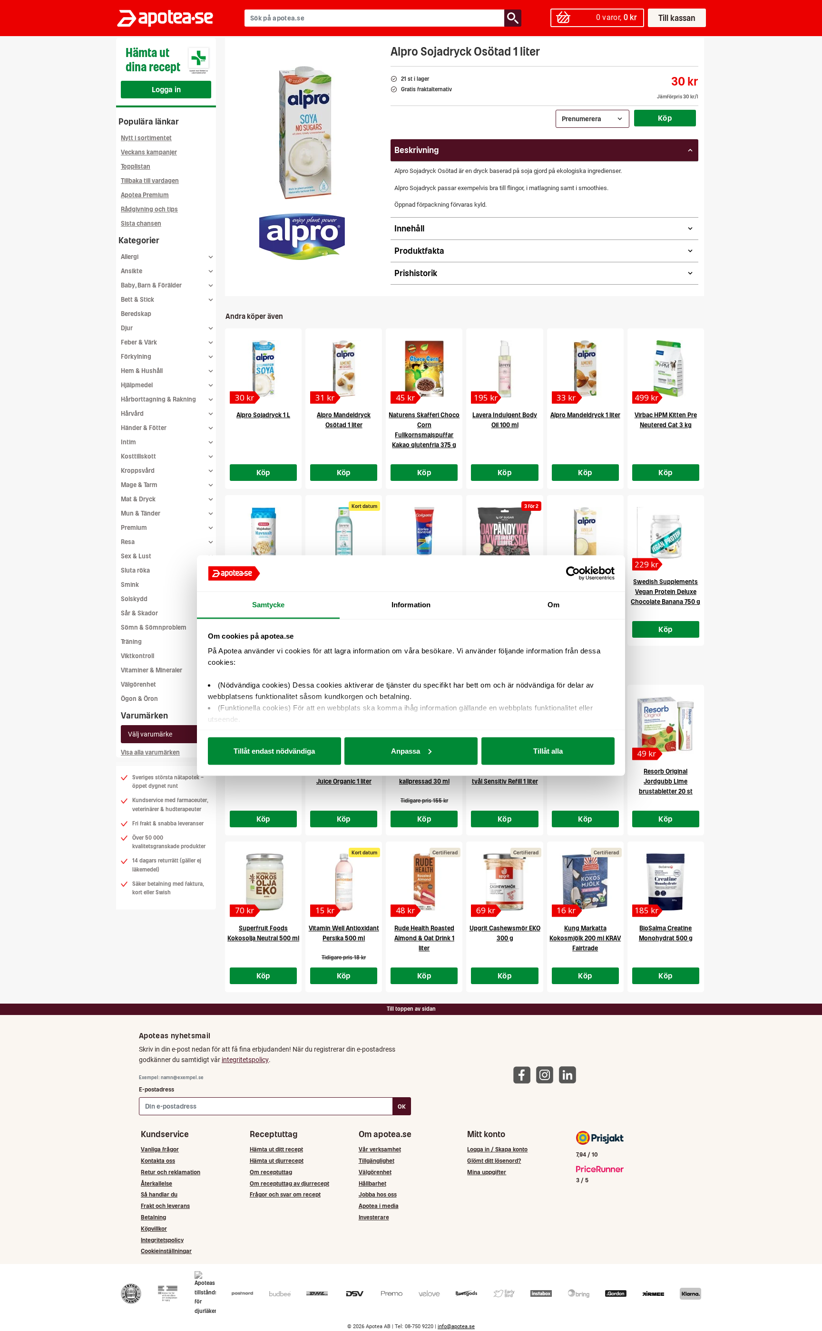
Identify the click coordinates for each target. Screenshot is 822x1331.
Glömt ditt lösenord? (494, 1160)
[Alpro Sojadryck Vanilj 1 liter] (585, 535)
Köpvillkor (154, 1228)
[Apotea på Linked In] (569, 1074)
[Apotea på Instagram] (547, 1074)
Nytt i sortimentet (146, 138)
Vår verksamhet (380, 1149)
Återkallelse (156, 1183)
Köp (665, 118)
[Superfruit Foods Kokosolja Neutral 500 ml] (263, 882)
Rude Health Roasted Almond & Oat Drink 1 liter (424, 938)
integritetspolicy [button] (245, 1059)
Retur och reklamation (170, 1172)
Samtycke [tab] (268, 605)
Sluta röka (135, 570)
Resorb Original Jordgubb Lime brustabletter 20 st (666, 781)
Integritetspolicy (162, 1240)
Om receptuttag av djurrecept (289, 1183)
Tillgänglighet (376, 1160)
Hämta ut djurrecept (276, 1160)
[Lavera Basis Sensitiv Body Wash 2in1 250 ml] (343, 535)
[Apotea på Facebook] (524, 1074)
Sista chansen (141, 224)
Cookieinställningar (166, 1250)
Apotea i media (379, 1205)
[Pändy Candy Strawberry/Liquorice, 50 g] (504, 535)
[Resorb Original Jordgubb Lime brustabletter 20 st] (665, 725)
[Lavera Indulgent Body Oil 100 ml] (504, 368)
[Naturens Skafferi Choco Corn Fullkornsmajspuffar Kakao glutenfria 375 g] (424, 368)
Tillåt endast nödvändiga (274, 751)
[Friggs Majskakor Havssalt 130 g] (263, 535)
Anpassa (405, 751)
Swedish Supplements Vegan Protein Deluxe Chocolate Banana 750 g (665, 592)
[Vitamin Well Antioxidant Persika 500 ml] (343, 882)
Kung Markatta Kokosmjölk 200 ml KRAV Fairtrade (585, 938)
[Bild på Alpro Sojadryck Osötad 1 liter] (305, 132)
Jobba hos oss (378, 1194)
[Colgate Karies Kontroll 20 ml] (424, 535)
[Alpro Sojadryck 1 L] (263, 368)
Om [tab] (553, 605)
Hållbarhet (372, 1183)
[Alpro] (302, 236)
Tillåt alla (548, 751)
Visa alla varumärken (150, 752)
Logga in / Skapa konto (497, 1149)
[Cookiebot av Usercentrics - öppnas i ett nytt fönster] (573, 573)
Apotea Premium (145, 195)
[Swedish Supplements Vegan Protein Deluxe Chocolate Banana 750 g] (665, 535)
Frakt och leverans (165, 1205)
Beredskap (136, 314)
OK (402, 1106)
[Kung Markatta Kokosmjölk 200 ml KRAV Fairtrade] (585, 882)
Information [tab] (411, 605)
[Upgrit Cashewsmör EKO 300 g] (504, 882)
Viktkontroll (137, 656)
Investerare (374, 1217)
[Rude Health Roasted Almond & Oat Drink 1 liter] (424, 882)
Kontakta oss (158, 1160)
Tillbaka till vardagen (150, 181)
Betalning (153, 1217)
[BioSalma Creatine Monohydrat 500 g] (665, 882)
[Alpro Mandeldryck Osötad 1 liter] (343, 368)
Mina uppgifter (486, 1172)
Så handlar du (159, 1194)
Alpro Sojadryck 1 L (263, 415)
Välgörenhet (138, 684)
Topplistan (135, 167)
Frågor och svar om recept (285, 1194)
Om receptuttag (271, 1172)
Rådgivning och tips (149, 209)
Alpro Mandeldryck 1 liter (585, 415)
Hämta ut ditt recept (276, 1149)
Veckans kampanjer (149, 152)
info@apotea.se (456, 1326)
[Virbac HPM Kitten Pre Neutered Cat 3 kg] (665, 368)
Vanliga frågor (160, 1149)
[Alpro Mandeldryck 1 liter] (585, 368)
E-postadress (156, 1089)
